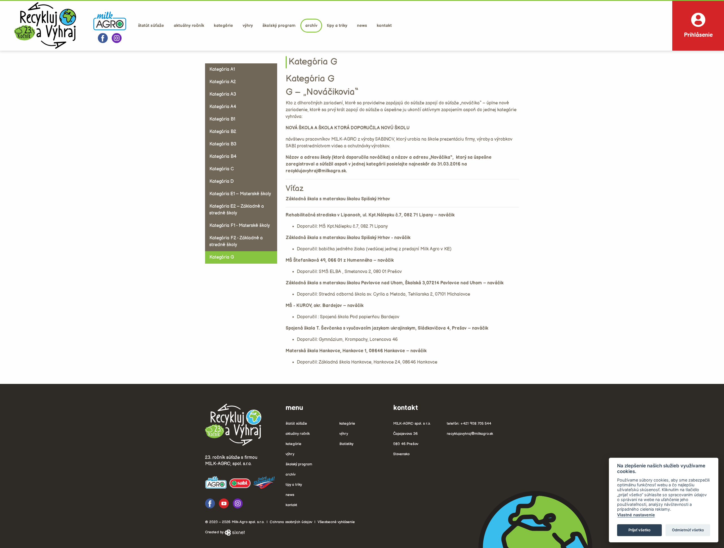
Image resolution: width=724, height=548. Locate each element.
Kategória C (221, 169)
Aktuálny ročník (189, 25)
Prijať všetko (639, 530)
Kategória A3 (222, 94)
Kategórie (223, 25)
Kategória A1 (222, 69)
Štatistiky (346, 444)
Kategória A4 (222, 106)
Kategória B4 (222, 156)
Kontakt (384, 25)
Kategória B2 (222, 131)
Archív (311, 25)
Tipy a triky (337, 25)
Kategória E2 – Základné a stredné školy (236, 210)
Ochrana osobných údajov (291, 522)
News (362, 25)
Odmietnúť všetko (688, 530)
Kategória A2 (222, 82)
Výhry (248, 25)
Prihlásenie (698, 35)
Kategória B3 (222, 144)
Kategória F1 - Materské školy (239, 225)
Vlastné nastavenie (636, 514)
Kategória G (221, 257)
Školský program (279, 25)
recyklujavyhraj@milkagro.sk (470, 433)
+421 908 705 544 (475, 423)
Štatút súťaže (151, 25)
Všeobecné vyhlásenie (336, 522)
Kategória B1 (222, 119)
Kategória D (221, 181)
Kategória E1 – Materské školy (240, 194)
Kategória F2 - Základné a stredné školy (236, 241)
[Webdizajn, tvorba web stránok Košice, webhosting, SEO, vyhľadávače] (235, 532)
